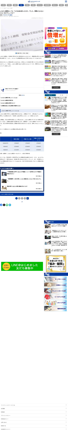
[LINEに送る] (7, 205)
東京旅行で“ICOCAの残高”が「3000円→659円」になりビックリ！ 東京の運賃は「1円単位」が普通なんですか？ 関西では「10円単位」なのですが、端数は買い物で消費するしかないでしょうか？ (59, 116)
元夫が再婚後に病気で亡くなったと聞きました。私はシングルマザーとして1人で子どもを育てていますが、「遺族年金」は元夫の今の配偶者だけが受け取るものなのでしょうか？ (59, 100)
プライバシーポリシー (5, 415)
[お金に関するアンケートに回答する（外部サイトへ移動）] (56, 263)
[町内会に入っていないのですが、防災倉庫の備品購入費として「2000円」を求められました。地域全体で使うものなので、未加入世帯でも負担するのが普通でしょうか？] (48, 107)
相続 (15, 5)
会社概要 (3, 408)
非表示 (23, 95)
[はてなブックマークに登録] (10, 205)
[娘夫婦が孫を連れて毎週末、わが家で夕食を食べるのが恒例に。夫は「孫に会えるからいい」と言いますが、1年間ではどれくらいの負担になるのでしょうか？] (48, 122)
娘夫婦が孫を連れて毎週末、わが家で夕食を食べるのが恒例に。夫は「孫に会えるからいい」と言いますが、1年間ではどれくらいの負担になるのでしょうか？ (59, 123)
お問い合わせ (4, 422)
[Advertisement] (22, 77)
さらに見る (56, 87)
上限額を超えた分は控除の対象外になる (10, 105)
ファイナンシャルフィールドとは (8, 405)
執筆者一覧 (3, 425)
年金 (27, 5)
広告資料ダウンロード (5, 429)
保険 (33, 5)
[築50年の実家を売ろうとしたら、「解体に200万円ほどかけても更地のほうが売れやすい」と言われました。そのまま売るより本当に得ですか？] (48, 129)
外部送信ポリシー (4, 418)
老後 (61, 5)
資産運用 (47, 5)
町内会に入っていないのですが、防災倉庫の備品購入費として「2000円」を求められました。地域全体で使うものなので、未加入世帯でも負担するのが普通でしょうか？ (59, 108)
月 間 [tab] (61, 95)
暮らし (54, 5)
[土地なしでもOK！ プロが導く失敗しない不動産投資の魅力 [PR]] (56, 238)
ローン (39, 5)
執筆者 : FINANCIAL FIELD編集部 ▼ (12, 88)
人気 (3, 5)
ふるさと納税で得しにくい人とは (9, 97)
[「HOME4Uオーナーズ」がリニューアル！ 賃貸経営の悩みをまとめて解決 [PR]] (56, 233)
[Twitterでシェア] (4, 205)
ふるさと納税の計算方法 (7, 100)
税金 (21, 5)
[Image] (22, 266)
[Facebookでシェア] (1, 205)
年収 (9, 5)
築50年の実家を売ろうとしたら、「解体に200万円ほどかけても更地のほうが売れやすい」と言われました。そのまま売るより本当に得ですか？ (59, 129)
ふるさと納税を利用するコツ (8, 103)
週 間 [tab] (50, 95)
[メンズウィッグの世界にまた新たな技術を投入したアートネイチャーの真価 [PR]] (56, 227)
